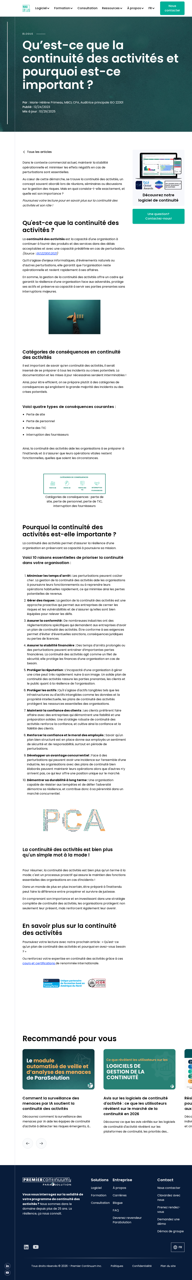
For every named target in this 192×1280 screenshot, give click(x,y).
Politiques (117, 1266)
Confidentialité (142, 1266)
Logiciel (96, 1188)
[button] (42, 8)
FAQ (116, 1210)
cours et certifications (39, 963)
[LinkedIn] (7, 1266)
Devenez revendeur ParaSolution (127, 1220)
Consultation (87, 8)
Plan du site (168, 1266)
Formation (98, 1195)
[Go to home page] (53, 1181)
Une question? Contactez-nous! (158, 216)
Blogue (118, 1203)
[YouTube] (7, 1273)
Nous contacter (172, 8)
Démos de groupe (170, 1231)
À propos (119, 1188)
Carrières (120, 1195)
